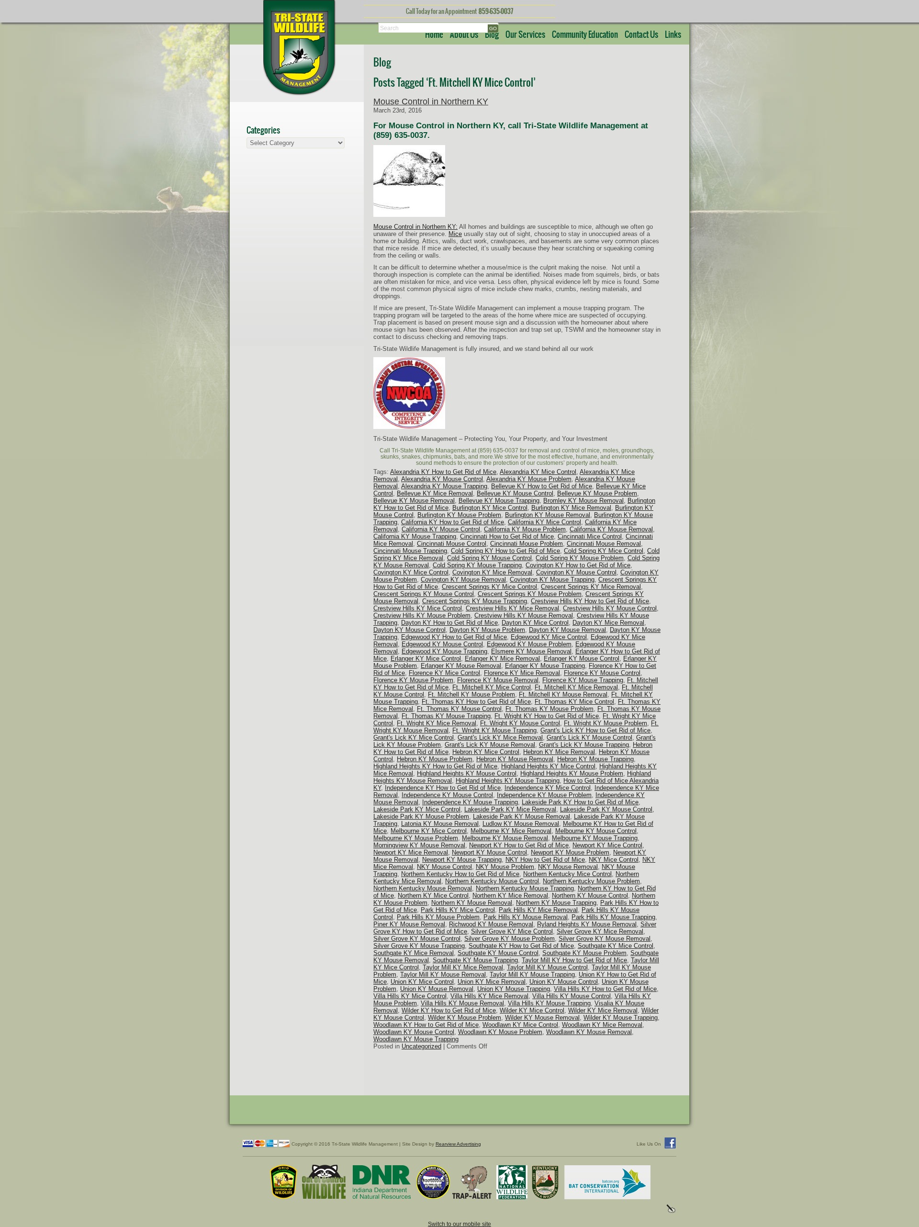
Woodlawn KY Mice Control (520, 1024)
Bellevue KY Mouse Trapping (499, 500)
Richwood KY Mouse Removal (491, 924)
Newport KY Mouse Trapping (462, 859)
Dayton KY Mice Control (535, 622)
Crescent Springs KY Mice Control (489, 586)
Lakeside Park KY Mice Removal (510, 809)
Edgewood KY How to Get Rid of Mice (454, 637)
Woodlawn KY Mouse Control (413, 1032)
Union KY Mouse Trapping (513, 988)
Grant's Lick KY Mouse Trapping (584, 744)
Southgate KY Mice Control (615, 945)
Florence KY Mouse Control (602, 672)
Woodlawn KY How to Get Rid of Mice (426, 1024)
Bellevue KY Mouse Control (515, 493)
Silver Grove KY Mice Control (512, 931)
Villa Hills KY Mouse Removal (462, 1003)
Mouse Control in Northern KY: (415, 226)
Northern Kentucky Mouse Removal (422, 888)
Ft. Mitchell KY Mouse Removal (563, 694)
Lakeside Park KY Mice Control (416, 809)
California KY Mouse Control (441, 529)
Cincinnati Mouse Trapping (410, 550)
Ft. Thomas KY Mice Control (574, 701)
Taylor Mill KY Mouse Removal (443, 974)
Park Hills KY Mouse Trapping (613, 917)
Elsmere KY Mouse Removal (531, 651)
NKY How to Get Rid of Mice (545, 859)
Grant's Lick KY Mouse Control (589, 737)
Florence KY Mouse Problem (413, 680)
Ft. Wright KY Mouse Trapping (494, 730)
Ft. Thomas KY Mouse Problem (549, 708)
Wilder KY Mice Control (532, 1010)
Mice (455, 233)
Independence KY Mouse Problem (544, 795)
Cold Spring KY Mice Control (603, 550)
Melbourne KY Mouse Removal (505, 838)
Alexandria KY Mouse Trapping (444, 486)
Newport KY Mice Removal (410, 852)
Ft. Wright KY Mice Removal (436, 723)
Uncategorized (421, 1046)
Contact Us (641, 35)
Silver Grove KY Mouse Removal (604, 938)
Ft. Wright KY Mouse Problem (605, 723)
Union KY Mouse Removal (436, 988)
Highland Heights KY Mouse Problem (571, 773)
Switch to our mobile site (459, 1224)
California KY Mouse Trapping (414, 536)
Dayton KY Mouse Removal (567, 629)
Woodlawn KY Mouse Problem (500, 1032)
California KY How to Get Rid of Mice (452, 522)
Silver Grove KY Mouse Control (416, 938)
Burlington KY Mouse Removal (547, 514)
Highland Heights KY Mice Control (548, 766)
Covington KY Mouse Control (576, 572)
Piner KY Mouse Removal (409, 924)
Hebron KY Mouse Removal (514, 759)
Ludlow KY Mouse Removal (520, 823)
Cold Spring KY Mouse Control (489, 558)
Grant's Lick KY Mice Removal (500, 737)
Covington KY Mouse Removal (463, 579)
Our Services (525, 35)
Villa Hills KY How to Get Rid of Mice (605, 988)
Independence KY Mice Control (547, 787)
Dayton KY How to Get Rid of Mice (449, 622)
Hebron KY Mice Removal (559, 751)
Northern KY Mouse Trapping (556, 902)
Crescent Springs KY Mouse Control (423, 593)
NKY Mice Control (614, 859)
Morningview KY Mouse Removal (419, 845)
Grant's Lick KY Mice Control (413, 737)
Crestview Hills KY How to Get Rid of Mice (590, 601)
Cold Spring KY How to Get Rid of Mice (505, 550)
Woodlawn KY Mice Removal (602, 1024)
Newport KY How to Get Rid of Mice (519, 845)
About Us (464, 35)
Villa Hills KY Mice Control (410, 996)
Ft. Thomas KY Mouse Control (459, 708)
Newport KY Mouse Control (489, 852)
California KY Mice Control (544, 522)
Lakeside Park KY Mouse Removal (521, 816)
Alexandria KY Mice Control (538, 471)
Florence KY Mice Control (444, 672)
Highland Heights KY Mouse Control (466, 773)
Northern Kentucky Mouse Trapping (525, 888)
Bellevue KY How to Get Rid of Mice (541, 486)
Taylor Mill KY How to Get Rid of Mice (574, 960)
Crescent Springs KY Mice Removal (591, 586)
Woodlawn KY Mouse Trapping (416, 1039)
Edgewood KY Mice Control (549, 637)
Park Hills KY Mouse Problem (438, 917)
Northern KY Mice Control (433, 895)
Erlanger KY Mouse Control (581, 658)
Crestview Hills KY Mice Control (417, 608)
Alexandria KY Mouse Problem (529, 479)
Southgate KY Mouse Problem (584, 953)
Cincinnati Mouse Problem (526, 543)
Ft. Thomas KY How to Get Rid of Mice (476, 701)
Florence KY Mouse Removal (497, 680)
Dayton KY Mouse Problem (487, 629)
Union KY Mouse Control (563, 981)
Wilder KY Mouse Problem (464, 1017)
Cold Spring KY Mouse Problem (580, 558)
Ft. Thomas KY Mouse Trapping (446, 716)
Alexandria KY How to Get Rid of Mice (443, 471)
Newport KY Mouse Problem (570, 852)
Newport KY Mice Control (607, 845)
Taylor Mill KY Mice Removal (463, 967)
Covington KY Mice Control (410, 572)
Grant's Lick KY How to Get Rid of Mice (595, 730)
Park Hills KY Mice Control (458, 909)
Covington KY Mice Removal (492, 572)
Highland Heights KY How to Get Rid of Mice (435, 766)
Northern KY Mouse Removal (471, 902)
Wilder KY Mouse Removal (542, 1017)
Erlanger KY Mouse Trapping (545, 665)
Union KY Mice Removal (492, 981)
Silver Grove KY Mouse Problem (509, 938)
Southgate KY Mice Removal (413, 953)
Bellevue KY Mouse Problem (597, 493)
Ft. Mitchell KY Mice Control (491, 687)
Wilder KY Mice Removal (603, 1010)
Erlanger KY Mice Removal (502, 658)
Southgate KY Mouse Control (498, 953)
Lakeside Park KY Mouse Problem (421, 816)
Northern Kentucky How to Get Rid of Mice (460, 874)
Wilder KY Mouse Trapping (620, 1017)
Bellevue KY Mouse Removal (414, 500)
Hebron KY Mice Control (485, 751)
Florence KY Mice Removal (522, 672)
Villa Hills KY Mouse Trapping (549, 1003)
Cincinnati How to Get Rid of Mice (507, 536)
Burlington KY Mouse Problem (459, 514)
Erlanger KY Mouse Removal (461, 665)
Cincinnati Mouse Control (451, 543)
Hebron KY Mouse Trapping (595, 759)
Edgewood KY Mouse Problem (529, 644)
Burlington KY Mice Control (489, 507)
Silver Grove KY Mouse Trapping (419, 945)
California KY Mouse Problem (525, 529)
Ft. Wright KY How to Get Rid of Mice (546, 716)
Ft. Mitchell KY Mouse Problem (471, 694)
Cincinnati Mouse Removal (604, 543)
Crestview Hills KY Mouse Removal (523, 615)
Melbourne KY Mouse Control (596, 830)
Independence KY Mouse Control (447, 795)
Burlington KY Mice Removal (571, 507)
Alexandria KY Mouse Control (442, 479)
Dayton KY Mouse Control (409, 629)
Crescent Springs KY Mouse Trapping (474, 601)
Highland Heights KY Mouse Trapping (508, 780)
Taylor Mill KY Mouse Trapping (532, 974)
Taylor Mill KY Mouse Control (547, 967)
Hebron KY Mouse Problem (434, 759)
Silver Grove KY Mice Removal (600, 931)
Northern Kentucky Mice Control (567, 874)
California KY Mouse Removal (611, 529)
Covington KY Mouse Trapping (552, 579)
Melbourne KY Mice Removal (511, 830)
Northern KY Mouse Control (590, 895)
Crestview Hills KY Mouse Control (610, 608)
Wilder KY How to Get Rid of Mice (449, 1010)
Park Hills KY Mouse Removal (525, 917)
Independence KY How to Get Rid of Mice (443, 787)
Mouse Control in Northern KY (430, 101)
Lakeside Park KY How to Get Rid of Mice (580, 802)
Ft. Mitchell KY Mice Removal (576, 687)
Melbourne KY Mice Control (429, 830)
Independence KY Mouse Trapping (470, 802)
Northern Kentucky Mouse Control (492, 881)
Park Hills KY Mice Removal (538, 909)
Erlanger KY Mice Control (426, 658)
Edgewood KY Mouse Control (442, 644)
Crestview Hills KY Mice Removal (512, 608)
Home (434, 35)
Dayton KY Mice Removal (608, 622)
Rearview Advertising (458, 1144)
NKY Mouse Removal (568, 866)
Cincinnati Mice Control (590, 536)
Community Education (585, 35)
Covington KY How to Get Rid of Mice (578, 565)
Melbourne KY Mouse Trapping (595, 838)
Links (673, 35)
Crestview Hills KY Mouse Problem (422, 615)
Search (389, 28)
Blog (492, 35)
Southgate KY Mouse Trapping (475, 960)
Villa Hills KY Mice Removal (489, 996)
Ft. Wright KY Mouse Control (520, 723)
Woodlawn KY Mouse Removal (589, 1032)
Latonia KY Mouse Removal (440, 823)
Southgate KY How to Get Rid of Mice (521, 945)
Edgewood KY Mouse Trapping (444, 651)
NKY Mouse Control (444, 866)
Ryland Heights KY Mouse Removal (587, 924)
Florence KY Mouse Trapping (582, 680)
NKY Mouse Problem (505, 866)
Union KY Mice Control (422, 981)
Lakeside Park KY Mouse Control (606, 809)
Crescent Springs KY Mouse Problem (530, 593)
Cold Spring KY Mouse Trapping (477, 565)
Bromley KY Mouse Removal (583, 500)
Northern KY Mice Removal (510, 895)
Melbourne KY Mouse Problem (415, 838)
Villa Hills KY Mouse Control (571, 996)
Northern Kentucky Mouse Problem (591, 881)
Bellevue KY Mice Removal (435, 493)
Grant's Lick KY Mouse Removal (490, 744)
